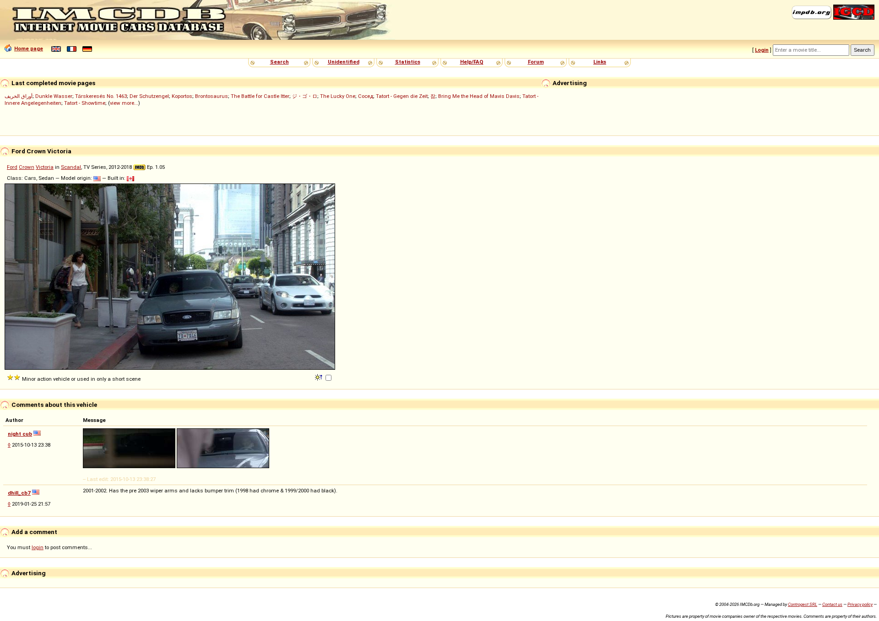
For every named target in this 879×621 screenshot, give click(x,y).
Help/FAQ (471, 62)
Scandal (71, 167)
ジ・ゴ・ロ (304, 96)
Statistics (407, 62)
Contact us (832, 604)
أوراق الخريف (19, 96)
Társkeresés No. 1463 (101, 96)
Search (279, 62)
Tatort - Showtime (84, 103)
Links (599, 62)
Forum (536, 62)
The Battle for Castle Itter (260, 96)
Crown (26, 167)
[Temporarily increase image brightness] (319, 376)
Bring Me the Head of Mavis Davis (479, 96)
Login (762, 50)
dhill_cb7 (19, 493)
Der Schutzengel (149, 96)
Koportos (182, 96)
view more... (124, 103)
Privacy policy (860, 604)
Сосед (365, 96)
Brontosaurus (211, 96)
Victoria (45, 167)
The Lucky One (337, 96)
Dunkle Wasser (53, 96)
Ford (12, 167)
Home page (28, 48)
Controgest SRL (802, 604)
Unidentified (343, 62)
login (37, 547)
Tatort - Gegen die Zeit (402, 96)
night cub (20, 434)
